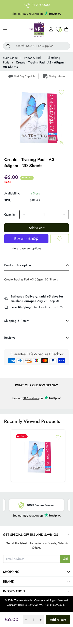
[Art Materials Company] (36, 29)
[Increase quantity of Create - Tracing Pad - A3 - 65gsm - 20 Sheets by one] (64, 214)
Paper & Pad (32, 58)
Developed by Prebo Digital (36, 609)
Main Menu (10, 58)
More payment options (26, 248)
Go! (65, 558)
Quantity (9, 214)
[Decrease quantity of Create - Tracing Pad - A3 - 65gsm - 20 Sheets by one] (24, 214)
